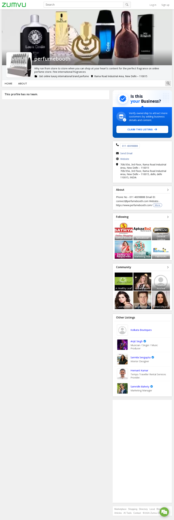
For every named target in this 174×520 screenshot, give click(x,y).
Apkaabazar (142, 237)
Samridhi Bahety (139, 386)
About (22, 83)
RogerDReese (142, 306)
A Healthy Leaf (124, 288)
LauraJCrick (124, 306)
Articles (118, 513)
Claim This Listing (140, 129)
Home (8, 83)
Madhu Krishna (161, 286)
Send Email (126, 153)
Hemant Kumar (139, 370)
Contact (137, 513)
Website (124, 159)
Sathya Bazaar (124, 237)
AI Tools (128, 513)
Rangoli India (124, 256)
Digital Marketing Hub (142, 255)
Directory (143, 509)
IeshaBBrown (142, 288)
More (157, 205)
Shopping (132, 509)
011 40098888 (130, 145)
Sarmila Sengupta (140, 357)
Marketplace (120, 509)
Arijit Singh (136, 341)
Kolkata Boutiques (141, 330)
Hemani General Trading (161, 236)
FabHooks (161, 256)
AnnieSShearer (161, 306)
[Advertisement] (142, 451)
